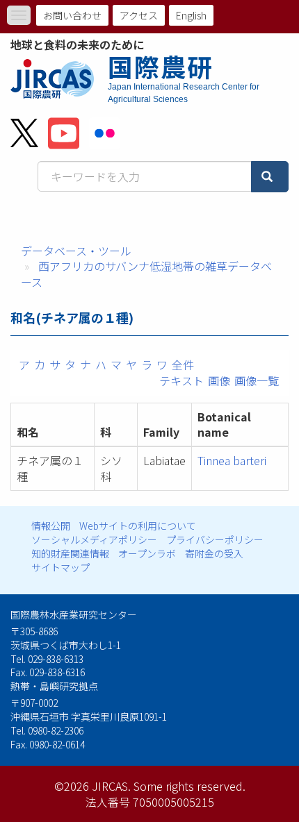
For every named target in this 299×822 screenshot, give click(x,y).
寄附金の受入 (214, 553)
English (191, 15)
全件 (183, 364)
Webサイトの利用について (137, 525)
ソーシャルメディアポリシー (94, 539)
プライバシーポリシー (215, 539)
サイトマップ (60, 567)
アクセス (139, 15)
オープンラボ (147, 553)
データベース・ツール (76, 250)
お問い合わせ (72, 15)
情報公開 (50, 525)
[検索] (270, 176)
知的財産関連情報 (70, 553)
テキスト (181, 380)
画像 (219, 380)
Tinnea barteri (231, 460)
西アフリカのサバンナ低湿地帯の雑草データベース (146, 274)
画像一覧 (256, 380)
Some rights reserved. (189, 786)
